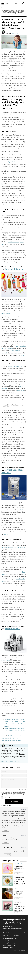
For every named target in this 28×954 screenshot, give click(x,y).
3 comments (15, 33)
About (15, 938)
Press (15, 945)
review (6, 534)
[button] (5, 830)
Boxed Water (12, 628)
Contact (16, 942)
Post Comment (14, 801)
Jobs (15, 943)
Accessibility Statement (8, 947)
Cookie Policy (6, 942)
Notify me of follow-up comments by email (13, 797)
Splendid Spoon (14, 269)
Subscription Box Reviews (9, 738)
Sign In (17, 3)
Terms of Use (6, 943)
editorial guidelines (12, 12)
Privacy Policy (6, 940)
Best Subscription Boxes (16, 736)
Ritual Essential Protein (12, 471)
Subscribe (16, 940)
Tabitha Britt (10, 32)
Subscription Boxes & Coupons (11, 740)
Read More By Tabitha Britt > (10, 761)
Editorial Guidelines (7, 945)
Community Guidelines (8, 938)
